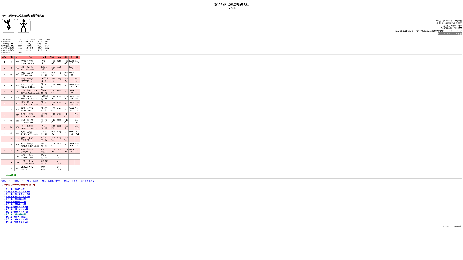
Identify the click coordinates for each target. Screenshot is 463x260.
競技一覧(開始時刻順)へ (52, 181)
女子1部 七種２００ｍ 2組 (17, 209)
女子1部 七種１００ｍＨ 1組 (18, 192)
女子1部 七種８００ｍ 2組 (17, 222)
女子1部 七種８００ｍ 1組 (17, 219)
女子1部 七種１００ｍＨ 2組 (18, 194)
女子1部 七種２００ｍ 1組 (17, 207)
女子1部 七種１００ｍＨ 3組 (18, 197)
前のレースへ (7, 181)
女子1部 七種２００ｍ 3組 (17, 212)
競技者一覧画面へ (71, 181)
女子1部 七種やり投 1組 (16, 217)
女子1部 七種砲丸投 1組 (16, 204)
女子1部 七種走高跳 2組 (16, 202)
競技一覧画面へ (34, 181)
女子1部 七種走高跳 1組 (16, 199)
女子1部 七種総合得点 (15, 189)
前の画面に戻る (87, 181)
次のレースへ (20, 181)
